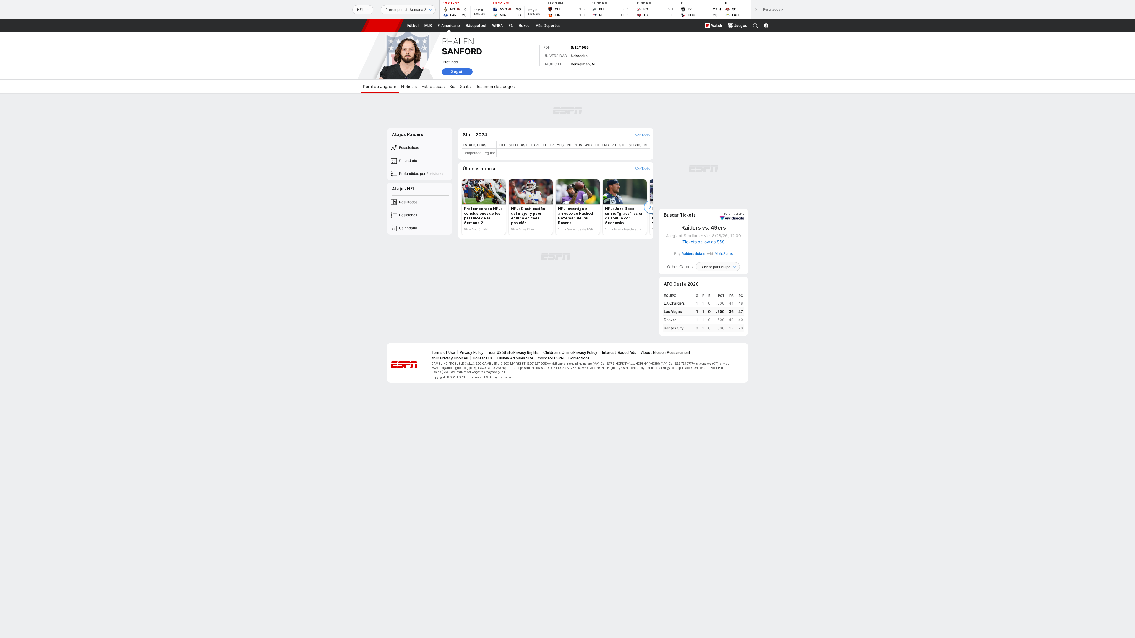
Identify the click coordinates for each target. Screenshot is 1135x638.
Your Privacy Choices (450, 358)
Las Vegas (673, 311)
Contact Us (483, 358)
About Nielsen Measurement (665, 353)
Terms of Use (443, 353)
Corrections (579, 358)
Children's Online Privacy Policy (570, 353)
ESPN (382, 25)
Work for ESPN (551, 358)
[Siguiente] (755, 9)
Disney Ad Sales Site (515, 358)
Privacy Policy (472, 353)
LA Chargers (674, 303)
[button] (755, 25)
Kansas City (674, 328)
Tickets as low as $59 (703, 242)
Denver (670, 320)
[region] (573, 149)
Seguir (457, 71)
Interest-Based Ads (619, 353)
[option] (484, 207)
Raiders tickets (694, 253)
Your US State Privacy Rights (513, 353)
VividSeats (734, 214)
